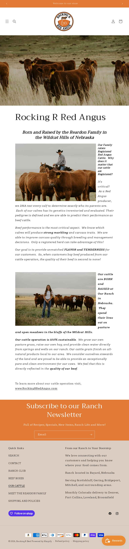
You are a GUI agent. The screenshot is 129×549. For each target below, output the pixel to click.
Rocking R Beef (23, 541)
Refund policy (62, 541)
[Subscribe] (91, 435)
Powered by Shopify (42, 541)
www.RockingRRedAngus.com (36, 388)
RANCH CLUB (17, 470)
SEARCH (13, 455)
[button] (7, 21)
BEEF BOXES (16, 478)
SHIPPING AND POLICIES (24, 501)
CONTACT (14, 463)
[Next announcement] (122, 3)
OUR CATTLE (16, 486)
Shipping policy (81, 541)
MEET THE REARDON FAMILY (27, 493)
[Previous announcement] (6, 3)
